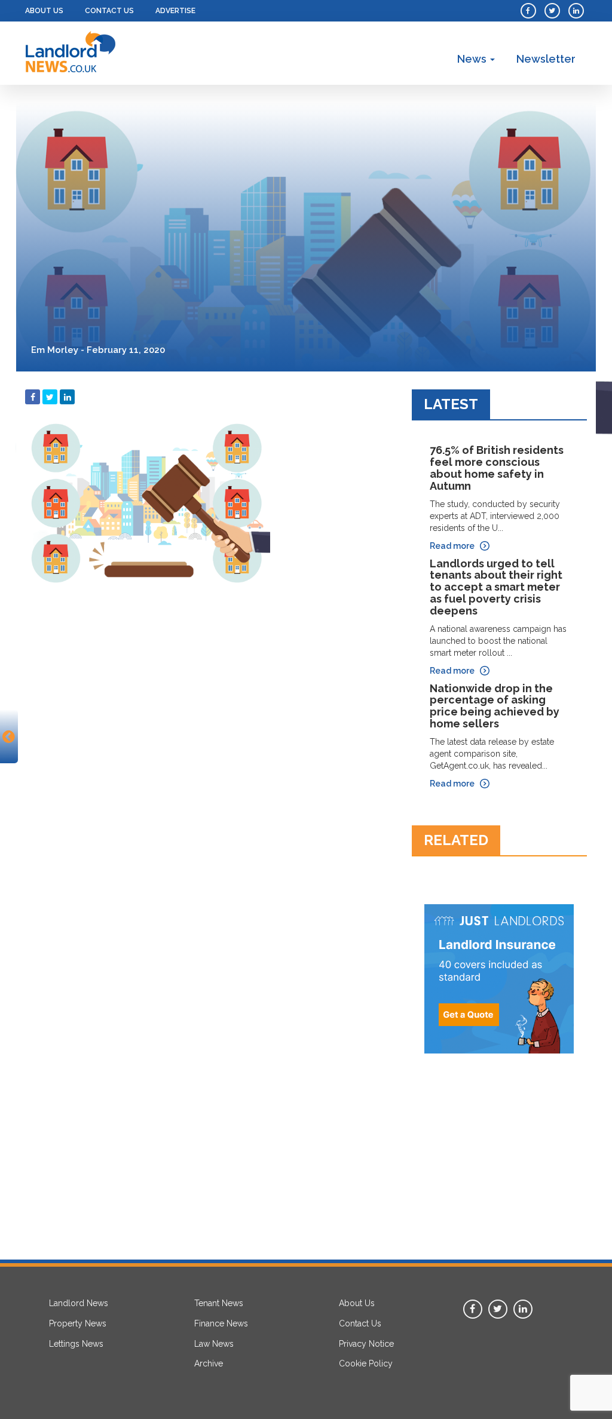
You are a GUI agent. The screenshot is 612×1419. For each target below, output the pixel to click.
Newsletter (546, 59)
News (473, 59)
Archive (208, 1363)
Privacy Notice (366, 1344)
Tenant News (218, 1303)
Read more (452, 546)
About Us (44, 11)
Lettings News (76, 1344)
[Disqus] (209, 748)
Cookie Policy (366, 1363)
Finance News (221, 1323)
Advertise (175, 11)
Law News (214, 1344)
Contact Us (109, 11)
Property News (77, 1323)
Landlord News (78, 1303)
